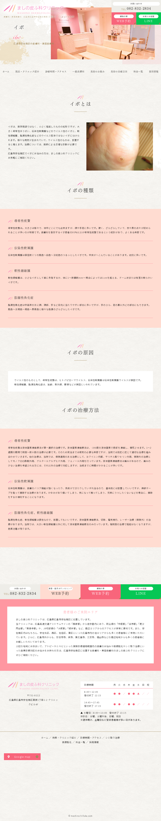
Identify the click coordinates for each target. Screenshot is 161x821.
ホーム (44, 737)
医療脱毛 (67, 742)
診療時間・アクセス (91, 737)
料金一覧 (80, 742)
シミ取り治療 (112, 737)
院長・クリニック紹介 (64, 737)
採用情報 (94, 742)
